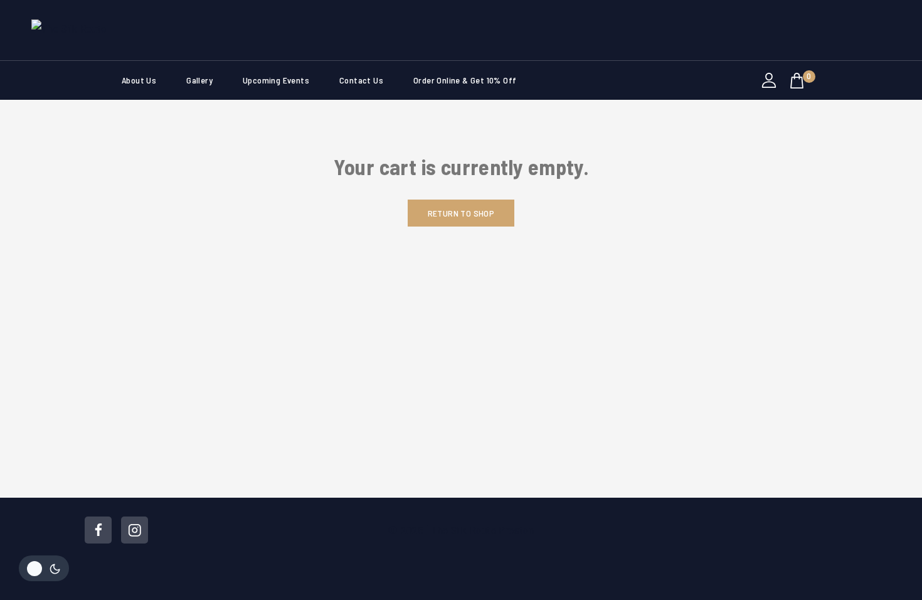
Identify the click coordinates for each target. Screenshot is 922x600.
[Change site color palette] (44, 568)
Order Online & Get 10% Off (464, 80)
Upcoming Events (276, 80)
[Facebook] (98, 530)
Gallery (199, 80)
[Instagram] (134, 530)
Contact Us (361, 80)
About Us (139, 80)
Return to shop (461, 213)
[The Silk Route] (94, 30)
